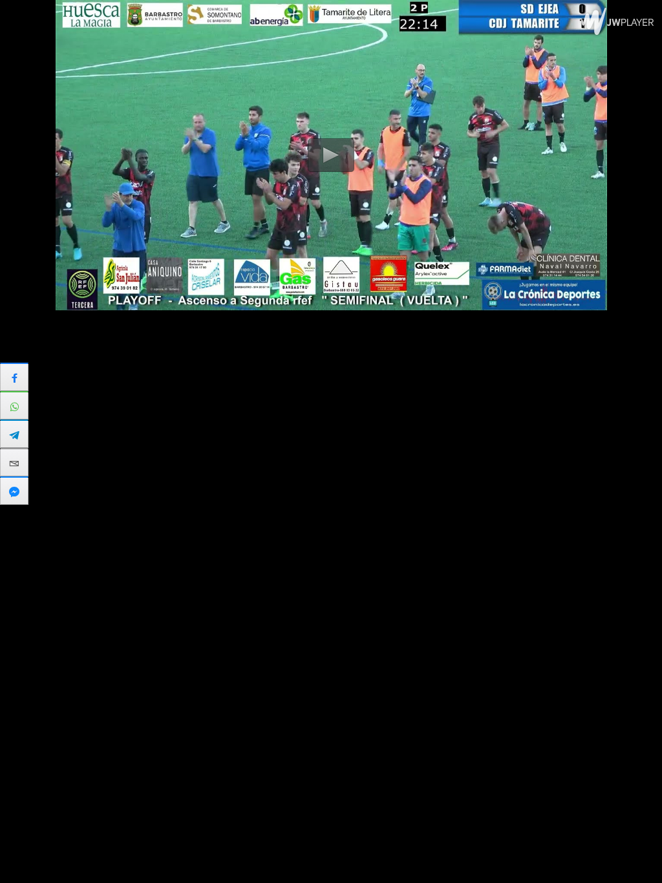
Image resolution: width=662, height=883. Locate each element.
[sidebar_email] (14, 462)
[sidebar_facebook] (14, 377)
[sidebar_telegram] (14, 434)
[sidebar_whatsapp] (14, 405)
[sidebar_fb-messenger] (14, 490)
